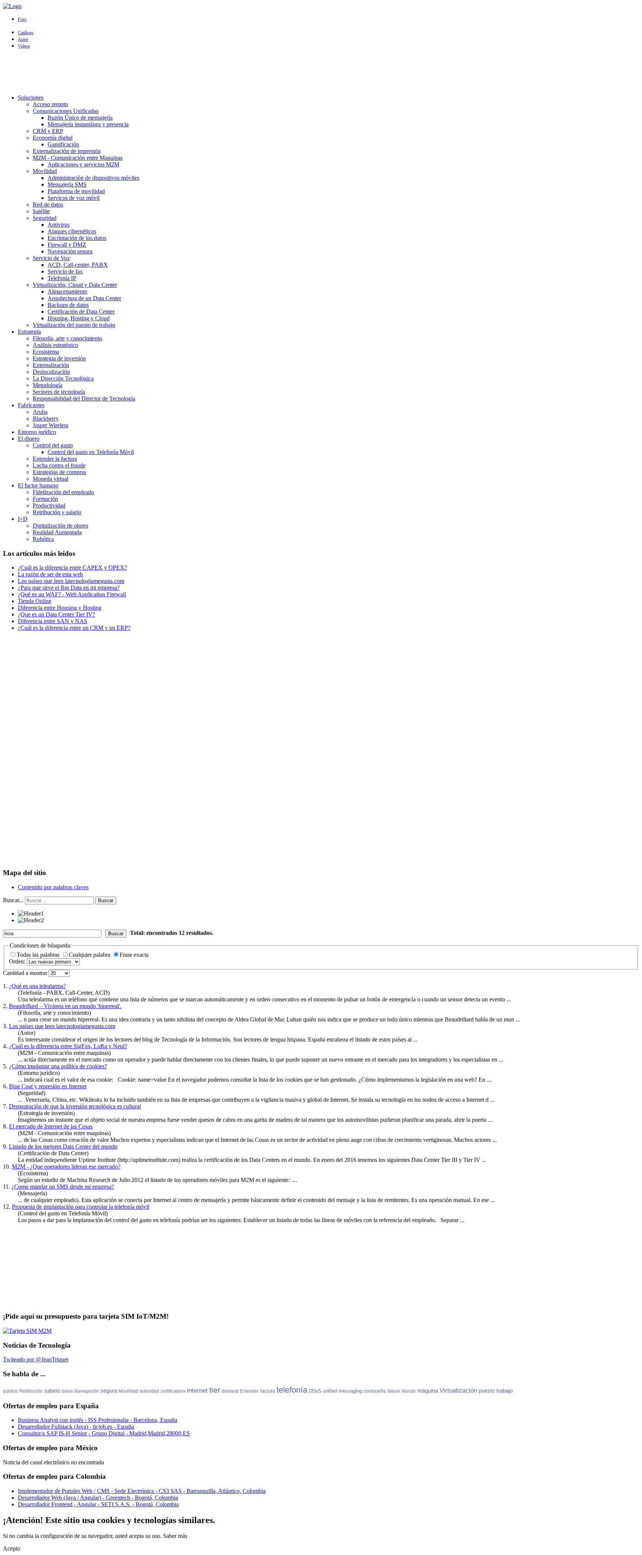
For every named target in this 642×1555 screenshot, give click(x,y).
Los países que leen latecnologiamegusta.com (62, 1026)
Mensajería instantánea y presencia (88, 124)
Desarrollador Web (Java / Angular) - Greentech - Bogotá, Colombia (98, 1497)
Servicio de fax (65, 271)
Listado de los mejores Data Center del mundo (63, 1146)
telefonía (291, 1389)
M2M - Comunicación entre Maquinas (78, 158)
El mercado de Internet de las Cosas (51, 1126)
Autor (23, 39)
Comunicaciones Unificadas (65, 111)
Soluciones (30, 97)
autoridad (149, 1391)
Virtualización (458, 1390)
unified (330, 1391)
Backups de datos (68, 305)
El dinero (28, 438)
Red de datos (48, 204)
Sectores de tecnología (59, 392)
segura (108, 1390)
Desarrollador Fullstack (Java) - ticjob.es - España (76, 1426)
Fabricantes (31, 405)
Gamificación (63, 144)
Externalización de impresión (67, 151)
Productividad (49, 505)
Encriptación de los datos (77, 238)
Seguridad (44, 218)
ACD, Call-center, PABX (78, 265)
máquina (427, 1390)
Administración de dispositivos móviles (93, 178)
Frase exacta (134, 955)
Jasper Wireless (50, 425)
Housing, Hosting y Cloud (79, 318)
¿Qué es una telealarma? (37, 986)
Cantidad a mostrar (26, 973)
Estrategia (29, 331)
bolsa (67, 1391)
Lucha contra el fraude (59, 465)
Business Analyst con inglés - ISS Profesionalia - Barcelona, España (97, 1420)
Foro (22, 19)
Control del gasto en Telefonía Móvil (91, 452)
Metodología (47, 385)
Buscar (105, 900)
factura (267, 1391)
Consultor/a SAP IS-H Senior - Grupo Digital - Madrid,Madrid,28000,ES (104, 1433)
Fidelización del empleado (63, 492)
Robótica (43, 539)
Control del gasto (53, 445)
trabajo (504, 1390)
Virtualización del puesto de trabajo (74, 325)
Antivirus (58, 224)
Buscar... (13, 900)
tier (214, 1390)
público (10, 1391)
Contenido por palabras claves (53, 887)
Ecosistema (46, 352)
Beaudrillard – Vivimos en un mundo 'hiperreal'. (65, 1006)
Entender (249, 1391)
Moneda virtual (50, 479)
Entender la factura (55, 459)
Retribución (31, 1391)
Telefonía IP (62, 278)
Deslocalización (51, 372)
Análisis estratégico (55, 345)
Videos (24, 46)
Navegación (86, 1391)
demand (230, 1391)
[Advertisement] (321, 71)
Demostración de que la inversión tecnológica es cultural (75, 1106)
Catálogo (25, 32)
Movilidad (45, 171)
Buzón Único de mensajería (80, 117)
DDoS (315, 1391)
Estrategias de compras (59, 472)
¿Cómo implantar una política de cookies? (58, 1066)
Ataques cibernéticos (72, 231)
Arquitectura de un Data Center (84, 298)
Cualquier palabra (90, 955)
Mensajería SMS (67, 184)
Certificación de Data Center (81, 311)
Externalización (51, 365)
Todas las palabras (39, 955)
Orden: (18, 961)
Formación (45, 499)
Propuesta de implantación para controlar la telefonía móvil (80, 1206)
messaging (350, 1391)
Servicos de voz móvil (74, 198)
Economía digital (52, 138)
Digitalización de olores (60, 525)
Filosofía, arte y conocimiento (67, 338)
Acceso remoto (50, 104)
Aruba (40, 412)
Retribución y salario (57, 512)
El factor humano (38, 485)
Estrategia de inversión (59, 358)
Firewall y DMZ (67, 245)
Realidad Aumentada (57, 532)
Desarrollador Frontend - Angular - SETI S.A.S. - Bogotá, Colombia (98, 1504)
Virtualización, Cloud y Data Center (75, 285)
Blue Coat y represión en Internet (48, 1086)
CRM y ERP (48, 131)
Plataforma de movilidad (76, 191)
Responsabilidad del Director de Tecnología (84, 398)
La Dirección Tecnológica (63, 378)
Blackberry (46, 418)
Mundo (409, 1391)
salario (52, 1390)
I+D (22, 519)
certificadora (172, 1391)
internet (197, 1390)
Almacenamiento (67, 291)
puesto (487, 1390)
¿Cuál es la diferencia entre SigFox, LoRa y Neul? (68, 1046)
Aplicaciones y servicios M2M (83, 164)
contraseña (374, 1391)
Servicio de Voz (51, 258)
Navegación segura (70, 251)
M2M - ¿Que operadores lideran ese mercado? (66, 1166)
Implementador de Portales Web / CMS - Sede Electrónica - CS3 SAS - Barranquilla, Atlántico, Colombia (142, 1491)
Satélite (41, 211)
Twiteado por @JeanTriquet (35, 1359)
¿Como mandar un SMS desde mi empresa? (63, 1186)
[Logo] (12, 6)
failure (394, 1391)
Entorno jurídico (37, 432)
